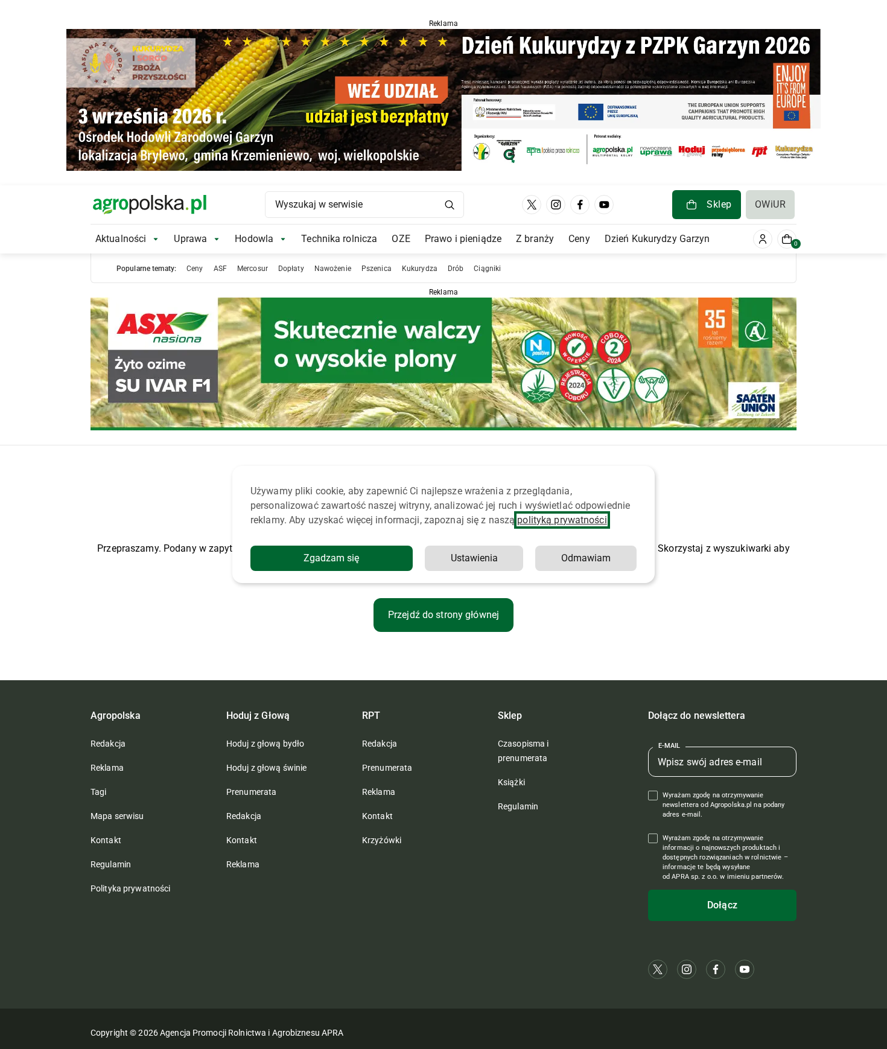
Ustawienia (474, 558)
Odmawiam (586, 558)
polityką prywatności (561, 520)
